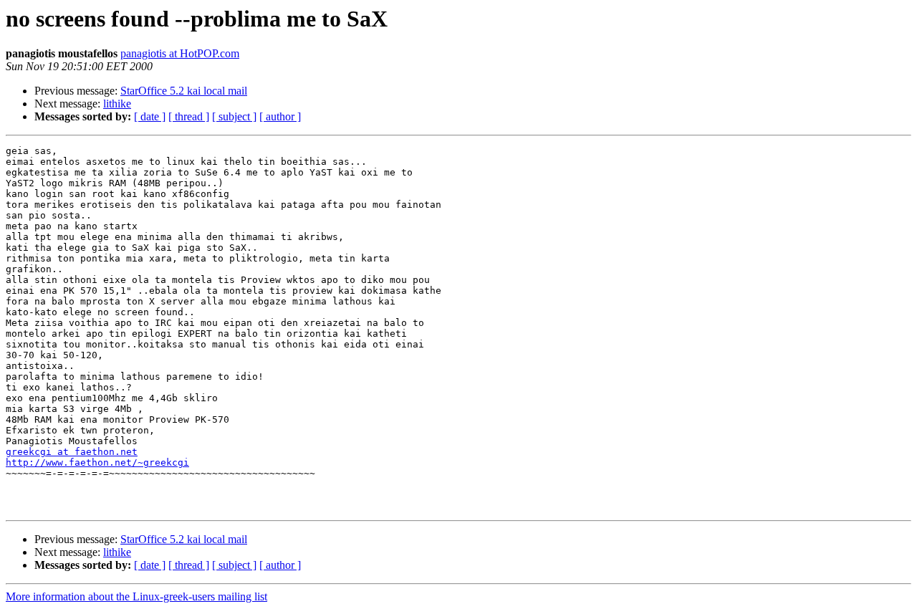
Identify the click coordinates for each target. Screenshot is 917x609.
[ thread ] (188, 116)
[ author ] (280, 116)
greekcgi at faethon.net (72, 451)
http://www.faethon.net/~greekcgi (97, 462)
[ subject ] (234, 116)
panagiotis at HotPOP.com (179, 53)
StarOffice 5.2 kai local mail (183, 91)
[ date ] (149, 116)
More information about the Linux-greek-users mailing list (136, 596)
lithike (117, 103)
